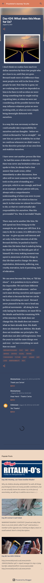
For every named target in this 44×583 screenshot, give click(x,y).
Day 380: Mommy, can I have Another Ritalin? (18, 480)
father (28, 353)
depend (6, 353)
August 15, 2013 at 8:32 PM (30, 379)
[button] (4, 29)
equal (21, 353)
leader (31, 357)
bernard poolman (10, 350)
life (38, 357)
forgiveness (8, 357)
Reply (12, 386)
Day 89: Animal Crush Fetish (12, 518)
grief (25, 357)
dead (32, 350)
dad (26, 350)
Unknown (14, 405)
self (23, 360)
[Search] (40, 3)
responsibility (14, 360)
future (17, 357)
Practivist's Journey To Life (17, 4)
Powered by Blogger (23, 580)
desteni (14, 353)
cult (21, 350)
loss (5, 360)
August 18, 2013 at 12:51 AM (29, 405)
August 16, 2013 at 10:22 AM (21, 393)
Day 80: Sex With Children (11, 556)
